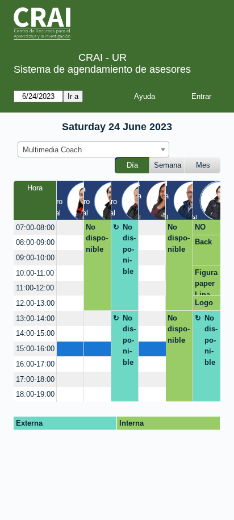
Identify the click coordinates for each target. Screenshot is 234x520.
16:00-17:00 (35, 364)
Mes (203, 165)
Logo (204, 302)
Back (203, 242)
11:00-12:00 (35, 288)
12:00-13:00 (35, 303)
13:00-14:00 (35, 318)
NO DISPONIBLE (205, 229)
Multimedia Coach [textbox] (52, 149)
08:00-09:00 (35, 242)
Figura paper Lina (206, 282)
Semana (167, 165)
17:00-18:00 (35, 379)
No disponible (97, 238)
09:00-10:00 (35, 257)
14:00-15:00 (35, 333)
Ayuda (144, 96)
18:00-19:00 (35, 394)
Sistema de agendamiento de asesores (102, 69)
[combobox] (93, 149)
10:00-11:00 (35, 273)
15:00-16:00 (35, 348)
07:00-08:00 (35, 227)
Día (132, 165)
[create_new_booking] (70, 227)
